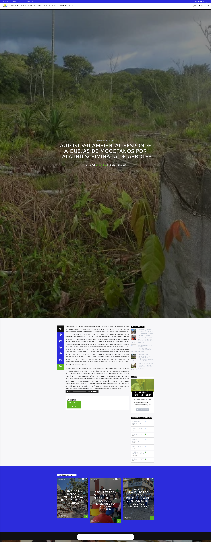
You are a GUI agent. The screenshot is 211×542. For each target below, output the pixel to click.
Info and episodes (142, 409)
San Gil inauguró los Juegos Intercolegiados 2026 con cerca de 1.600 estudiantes (142, 348)
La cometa (61, 479)
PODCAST (56, 6)
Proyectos (39, 6)
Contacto (73, 6)
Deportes (127, 479)
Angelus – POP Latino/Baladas (138, 452)
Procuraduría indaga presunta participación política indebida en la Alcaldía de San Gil (142, 358)
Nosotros (30, 1)
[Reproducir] (67, 392)
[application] (82, 391)
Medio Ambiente (102, 140)
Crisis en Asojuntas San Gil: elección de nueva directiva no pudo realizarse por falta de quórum (142, 339)
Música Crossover (136, 440)
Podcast (14, 1)
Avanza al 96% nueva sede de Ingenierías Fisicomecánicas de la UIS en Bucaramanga (142, 367)
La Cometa (5, 1)
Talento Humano (27, 6)
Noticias (21, 1)
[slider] (79, 391)
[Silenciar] (92, 392)
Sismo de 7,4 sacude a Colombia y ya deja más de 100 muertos (145, 331)
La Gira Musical (138, 446)
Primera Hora (137, 434)
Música (48, 6)
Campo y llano (137, 428)
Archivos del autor (74, 404)
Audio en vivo (199, 6)
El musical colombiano (136, 422)
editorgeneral (62, 515)
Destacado (94, 479)
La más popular (138, 459)
